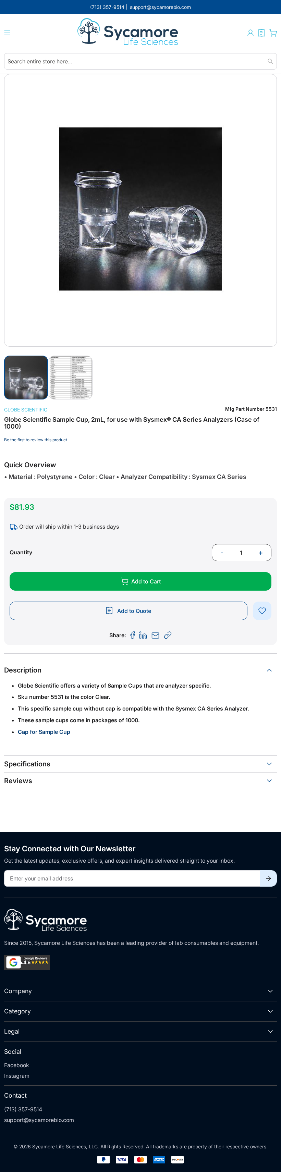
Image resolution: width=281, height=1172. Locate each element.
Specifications (27, 764)
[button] (250, 32)
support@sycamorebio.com (39, 1120)
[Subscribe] (268, 878)
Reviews (18, 781)
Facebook (16, 1065)
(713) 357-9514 (23, 1109)
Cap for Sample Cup (44, 731)
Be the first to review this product (35, 439)
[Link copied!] (168, 635)
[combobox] (140, 61)
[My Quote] (261, 33)
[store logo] (128, 33)
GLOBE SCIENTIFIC (25, 409)
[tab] (140, 670)
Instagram (16, 1075)
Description (22, 670)
